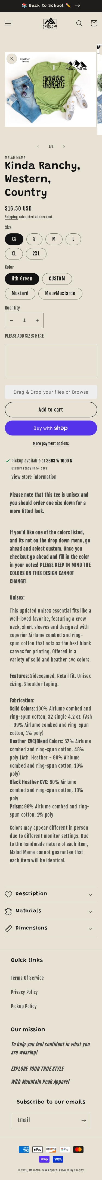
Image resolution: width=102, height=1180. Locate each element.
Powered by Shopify (71, 1170)
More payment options (51, 443)
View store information (34, 477)
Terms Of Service (27, 978)
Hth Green (22, 279)
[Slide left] (38, 147)
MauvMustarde (60, 293)
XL (14, 254)
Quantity (12, 308)
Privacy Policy (24, 992)
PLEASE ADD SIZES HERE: (25, 336)
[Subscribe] (83, 1120)
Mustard (20, 293)
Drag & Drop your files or (51, 392)
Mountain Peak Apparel (43, 1170)
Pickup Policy (23, 1006)
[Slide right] (64, 147)
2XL (36, 254)
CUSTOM (57, 279)
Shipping (11, 217)
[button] (8, 23)
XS (14, 239)
